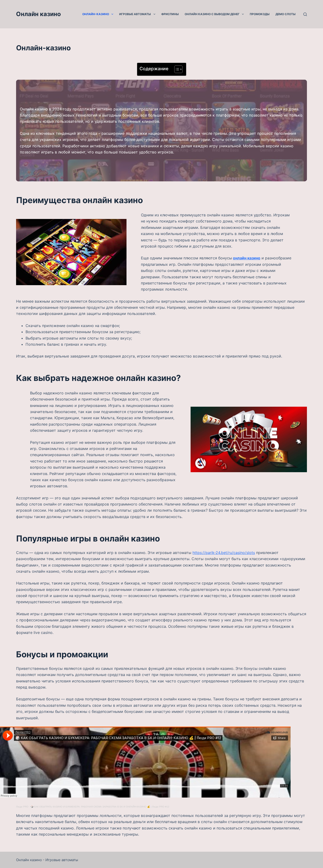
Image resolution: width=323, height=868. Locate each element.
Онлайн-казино (95, 14)
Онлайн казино (38, 13)
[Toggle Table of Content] (176, 69)
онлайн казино (246, 258)
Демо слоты (285, 14)
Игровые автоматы (135, 14)
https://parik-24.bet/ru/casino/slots (223, 552)
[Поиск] (305, 14)
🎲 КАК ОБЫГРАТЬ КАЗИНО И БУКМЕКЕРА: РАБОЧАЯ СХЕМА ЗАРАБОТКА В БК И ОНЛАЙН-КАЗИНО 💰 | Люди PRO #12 (100, 806)
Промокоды (260, 14)
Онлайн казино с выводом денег (212, 14)
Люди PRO (22, 806)
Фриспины (170, 14)
